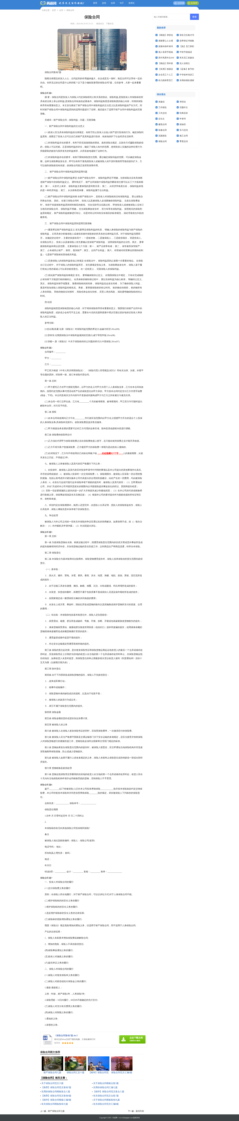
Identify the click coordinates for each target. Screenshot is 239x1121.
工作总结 (162, 113)
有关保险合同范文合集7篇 (106, 1095)
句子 (122, 3)
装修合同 (162, 130)
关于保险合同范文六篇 (52, 1083)
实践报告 (162, 136)
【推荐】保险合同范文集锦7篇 (56, 1087)
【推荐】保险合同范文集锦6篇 (56, 1095)
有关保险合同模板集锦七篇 (54, 1104)
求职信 (183, 102)
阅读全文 (100, 24)
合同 (113, 3)
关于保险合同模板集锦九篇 (106, 1100)
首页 (95, 3)
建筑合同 (162, 124)
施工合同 (184, 136)
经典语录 (184, 113)
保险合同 (70, 10)
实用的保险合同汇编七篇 (105, 1087)
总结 (104, 3)
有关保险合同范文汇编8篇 (106, 1104)
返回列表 (140, 1111)
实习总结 (184, 130)
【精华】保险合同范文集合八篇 (108, 1091)
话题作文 (184, 107)
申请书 (183, 119)
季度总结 (184, 141)
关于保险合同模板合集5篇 (106, 1083)
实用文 (131, 3)
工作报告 (162, 107)
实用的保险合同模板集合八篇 (55, 1091)
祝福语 (183, 124)
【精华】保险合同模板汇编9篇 (56, 1100)
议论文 (161, 119)
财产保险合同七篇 (56, 1111)
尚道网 (114, 1118)
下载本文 (110, 24)
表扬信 (161, 102)
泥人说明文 (185, 63)
